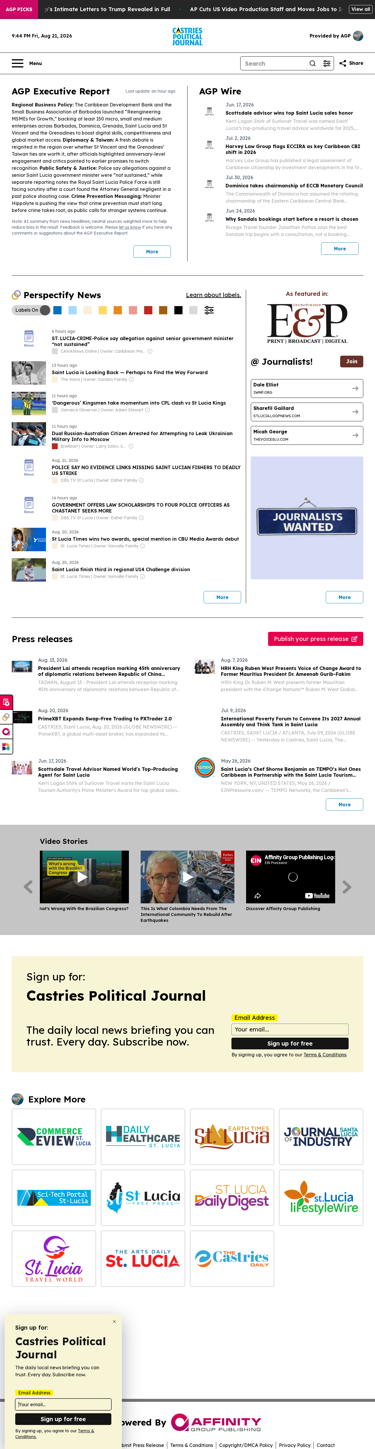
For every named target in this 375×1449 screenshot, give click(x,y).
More (152, 251)
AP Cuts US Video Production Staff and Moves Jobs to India (271, 9)
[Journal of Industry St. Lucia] (321, 1137)
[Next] (347, 887)
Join (351, 361)
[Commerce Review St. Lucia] (54, 1137)
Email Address (254, 1017)
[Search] (313, 63)
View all (361, 9)
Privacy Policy (295, 1445)
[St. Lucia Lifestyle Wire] (321, 1198)
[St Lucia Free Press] (143, 1198)
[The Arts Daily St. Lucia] (143, 1259)
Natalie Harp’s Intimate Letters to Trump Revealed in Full (91, 9)
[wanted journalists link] (307, 324)
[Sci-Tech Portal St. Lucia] (54, 1198)
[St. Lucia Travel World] (54, 1259)
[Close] (114, 1321)
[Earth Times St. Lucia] (232, 1137)
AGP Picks (19, 9)
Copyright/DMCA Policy (246, 1445)
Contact (326, 1445)
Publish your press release (311, 638)
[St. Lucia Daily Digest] (232, 1198)
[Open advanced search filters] (327, 63)
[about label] (55, 351)
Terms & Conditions (325, 1055)
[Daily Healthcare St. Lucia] (143, 1137)
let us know (130, 227)
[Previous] (28, 887)
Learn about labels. (213, 294)
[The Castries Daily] (232, 1259)
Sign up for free (290, 1043)
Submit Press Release (140, 1445)
